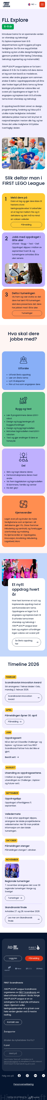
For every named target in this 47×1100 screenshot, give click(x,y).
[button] (23, 4)
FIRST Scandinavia (27, 992)
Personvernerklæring (24, 1084)
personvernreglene (11, 1061)
